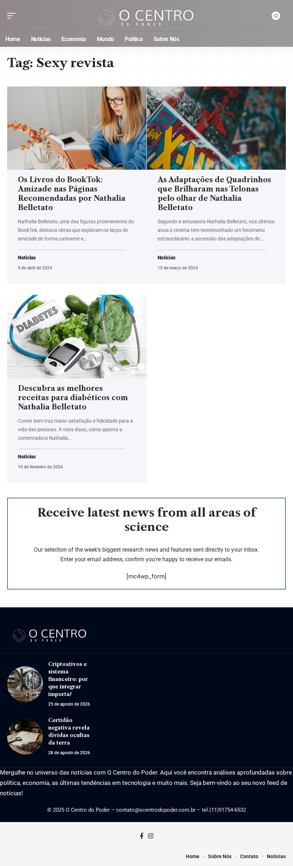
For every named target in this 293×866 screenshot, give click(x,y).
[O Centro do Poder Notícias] (146, 15)
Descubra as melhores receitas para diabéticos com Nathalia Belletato (73, 397)
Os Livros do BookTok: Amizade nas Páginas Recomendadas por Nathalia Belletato (71, 193)
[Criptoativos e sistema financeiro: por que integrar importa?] (25, 684)
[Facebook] (141, 836)
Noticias (27, 258)
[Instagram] (150, 836)
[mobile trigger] (13, 16)
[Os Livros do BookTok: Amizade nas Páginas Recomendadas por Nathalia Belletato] (76, 128)
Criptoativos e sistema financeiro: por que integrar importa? (68, 679)
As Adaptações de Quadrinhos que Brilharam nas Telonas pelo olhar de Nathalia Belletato (214, 193)
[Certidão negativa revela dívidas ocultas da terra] (25, 737)
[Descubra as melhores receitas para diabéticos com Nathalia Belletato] (76, 336)
